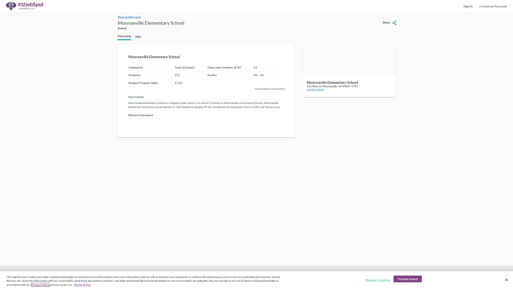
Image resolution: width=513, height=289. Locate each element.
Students (134, 75)
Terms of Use (82, 284)
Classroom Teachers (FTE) (224, 67)
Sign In (468, 6)
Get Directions (315, 89)
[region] (256, 280)
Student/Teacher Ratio (143, 82)
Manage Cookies (377, 280)
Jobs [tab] (138, 36)
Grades (212, 75)
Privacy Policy (40, 284)
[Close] (506, 279)
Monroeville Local (129, 17)
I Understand (408, 279)
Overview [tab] (124, 36)
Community (135, 67)
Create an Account (493, 6)
